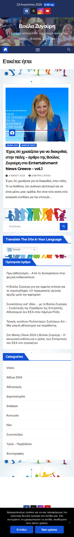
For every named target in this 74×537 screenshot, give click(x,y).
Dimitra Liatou (41, 175)
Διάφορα (12, 406)
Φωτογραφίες (15, 453)
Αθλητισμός (14, 386)
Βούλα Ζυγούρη (37, 26)
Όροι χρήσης (49, 529)
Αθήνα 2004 (12, 145)
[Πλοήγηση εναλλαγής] (38, 49)
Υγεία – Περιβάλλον (19, 444)
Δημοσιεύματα (28, 145)
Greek (16, 249)
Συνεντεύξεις (14, 434)
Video (10, 367)
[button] (68, 49)
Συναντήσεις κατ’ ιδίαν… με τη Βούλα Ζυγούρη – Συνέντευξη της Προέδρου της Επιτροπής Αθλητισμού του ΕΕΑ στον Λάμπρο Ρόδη (36, 308)
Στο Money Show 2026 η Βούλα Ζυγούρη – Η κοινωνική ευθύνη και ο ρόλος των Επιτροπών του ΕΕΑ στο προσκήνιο (36, 339)
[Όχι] (69, 522)
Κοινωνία (12, 415)
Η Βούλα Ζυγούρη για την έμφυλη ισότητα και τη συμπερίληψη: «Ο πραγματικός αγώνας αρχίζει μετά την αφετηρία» (35, 290)
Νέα (9, 425)
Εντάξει (22, 529)
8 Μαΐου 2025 (17, 175)
